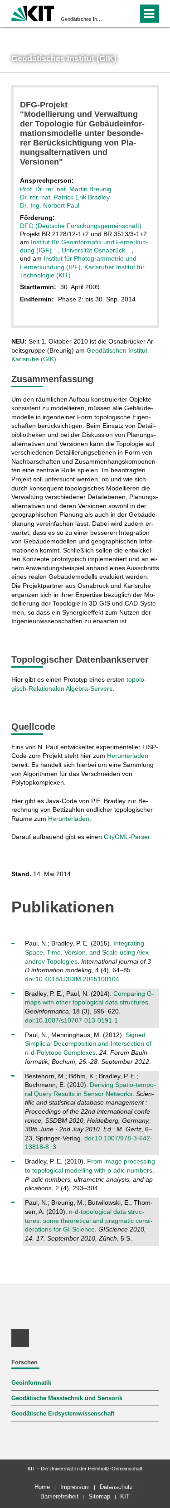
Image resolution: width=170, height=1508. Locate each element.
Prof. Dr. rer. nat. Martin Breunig (66, 189)
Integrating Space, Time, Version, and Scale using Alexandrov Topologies (88, 952)
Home (42, 1487)
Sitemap (99, 1496)
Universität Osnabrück (93, 250)
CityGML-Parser (127, 836)
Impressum (75, 1487)
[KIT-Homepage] (32, 12)
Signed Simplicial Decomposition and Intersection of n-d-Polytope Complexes (88, 1043)
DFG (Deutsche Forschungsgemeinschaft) (80, 225)
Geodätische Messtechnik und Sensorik (66, 1398)
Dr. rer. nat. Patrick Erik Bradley (65, 197)
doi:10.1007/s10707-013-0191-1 (71, 1020)
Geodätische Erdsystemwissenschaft (62, 1414)
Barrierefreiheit (59, 1496)
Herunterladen (127, 755)
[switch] (115, 14)
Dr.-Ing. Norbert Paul (49, 205)
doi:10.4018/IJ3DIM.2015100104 (72, 979)
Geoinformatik (31, 1383)
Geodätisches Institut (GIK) (82, 19)
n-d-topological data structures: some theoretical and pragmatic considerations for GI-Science (89, 1220)
